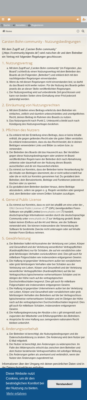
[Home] (43, 8)
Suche (7, 25)
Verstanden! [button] (64, 384)
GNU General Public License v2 (26, 208)
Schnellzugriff (4, 20)
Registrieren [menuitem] (85, 20)
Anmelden (20, 25)
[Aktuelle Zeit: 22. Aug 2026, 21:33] (78, 31)
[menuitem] (83, 31)
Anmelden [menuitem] (78, 20)
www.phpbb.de (37, 218)
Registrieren (37, 25)
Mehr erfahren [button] (16, 393)
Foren (10, 20)
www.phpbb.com (51, 211)
